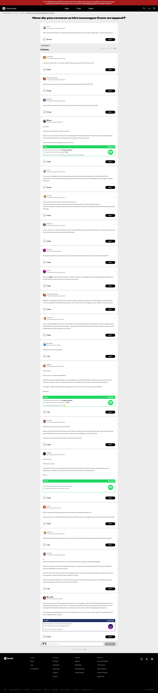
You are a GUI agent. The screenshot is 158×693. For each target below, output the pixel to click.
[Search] (144, 8)
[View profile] (44, 27)
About (32, 661)
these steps (89, 3)
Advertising (56, 669)
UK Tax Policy (76, 689)
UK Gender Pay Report (87, 689)
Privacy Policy (26, 689)
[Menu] (154, 8)
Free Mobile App (80, 669)
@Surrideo (48, 459)
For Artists (56, 661)
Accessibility (55, 689)
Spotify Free (100, 676)
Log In (149, 8)
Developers (56, 665)
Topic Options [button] (45, 45)
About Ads (46, 689)
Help (67, 8)
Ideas (90, 8)
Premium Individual (102, 661)
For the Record (34, 669)
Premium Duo (101, 665)
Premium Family (101, 669)
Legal (5, 689)
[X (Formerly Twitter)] (147, 659)
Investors (55, 672)
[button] (115, 27)
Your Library (22, 13)
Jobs (31, 665)
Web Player (78, 665)
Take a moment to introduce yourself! (73, 155)
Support (77, 661)
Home (11, 13)
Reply (110, 39)
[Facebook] (152, 659)
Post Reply (110, 644)
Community (11, 8)
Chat (79, 8)
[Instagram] (142, 659)
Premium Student (102, 672)
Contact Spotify (79, 672)
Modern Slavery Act (65, 689)
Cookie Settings (37, 689)
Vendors (55, 676)
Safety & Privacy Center (15, 689)
